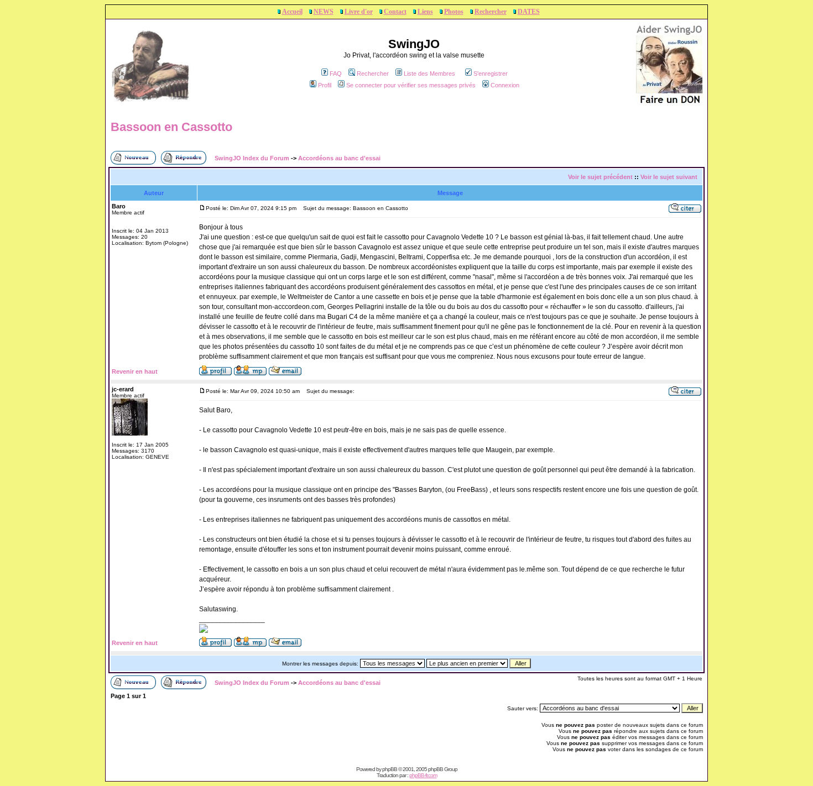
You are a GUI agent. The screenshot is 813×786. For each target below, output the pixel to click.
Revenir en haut (135, 371)
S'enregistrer (490, 73)
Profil (324, 85)
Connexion (505, 85)
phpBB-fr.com (423, 775)
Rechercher (491, 11)
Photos (453, 11)
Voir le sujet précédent (600, 177)
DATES (529, 11)
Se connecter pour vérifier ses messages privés (411, 85)
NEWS (323, 11)
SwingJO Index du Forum (252, 158)
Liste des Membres (429, 73)
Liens (425, 11)
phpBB (389, 769)
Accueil (292, 11)
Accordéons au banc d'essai (339, 158)
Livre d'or (359, 11)
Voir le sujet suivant (668, 177)
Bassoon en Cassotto (171, 127)
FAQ (336, 73)
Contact (395, 11)
